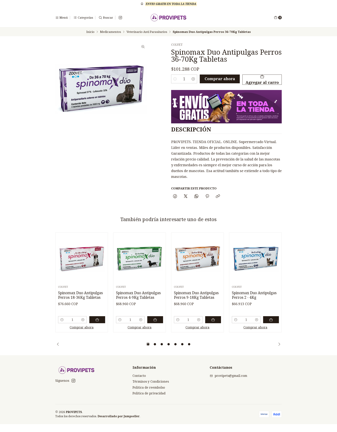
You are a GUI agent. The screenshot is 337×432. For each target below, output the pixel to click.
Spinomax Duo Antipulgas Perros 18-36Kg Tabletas (80, 295)
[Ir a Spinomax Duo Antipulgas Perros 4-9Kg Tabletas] (139, 258)
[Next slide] (279, 344)
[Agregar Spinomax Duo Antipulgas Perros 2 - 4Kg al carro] (271, 319)
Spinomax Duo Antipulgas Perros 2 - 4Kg (254, 295)
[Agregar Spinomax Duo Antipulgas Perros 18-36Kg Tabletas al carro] (97, 319)
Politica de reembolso (149, 387)
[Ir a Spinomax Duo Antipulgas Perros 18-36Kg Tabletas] (81, 258)
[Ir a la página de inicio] (168, 17)
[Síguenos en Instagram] (120, 18)
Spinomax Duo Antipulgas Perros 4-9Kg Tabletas (138, 295)
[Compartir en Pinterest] (207, 196)
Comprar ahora (220, 79)
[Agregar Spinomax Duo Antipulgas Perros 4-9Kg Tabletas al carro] (155, 319)
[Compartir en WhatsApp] (196, 196)
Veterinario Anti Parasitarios (147, 31)
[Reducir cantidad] (175, 79)
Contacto (139, 376)
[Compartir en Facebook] (175, 196)
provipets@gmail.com (231, 376)
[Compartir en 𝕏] (185, 196)
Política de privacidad (149, 393)
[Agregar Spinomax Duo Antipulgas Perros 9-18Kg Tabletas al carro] (213, 319)
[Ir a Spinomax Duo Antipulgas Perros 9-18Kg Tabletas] (197, 258)
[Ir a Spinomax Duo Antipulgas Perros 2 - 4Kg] (255, 258)
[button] (148, 344)
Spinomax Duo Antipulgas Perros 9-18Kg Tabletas (196, 295)
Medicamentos (110, 31)
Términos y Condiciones (151, 381)
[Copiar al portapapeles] (218, 196)
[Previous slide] (58, 344)
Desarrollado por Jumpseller (119, 416)
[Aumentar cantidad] (193, 79)
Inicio (90, 31)
